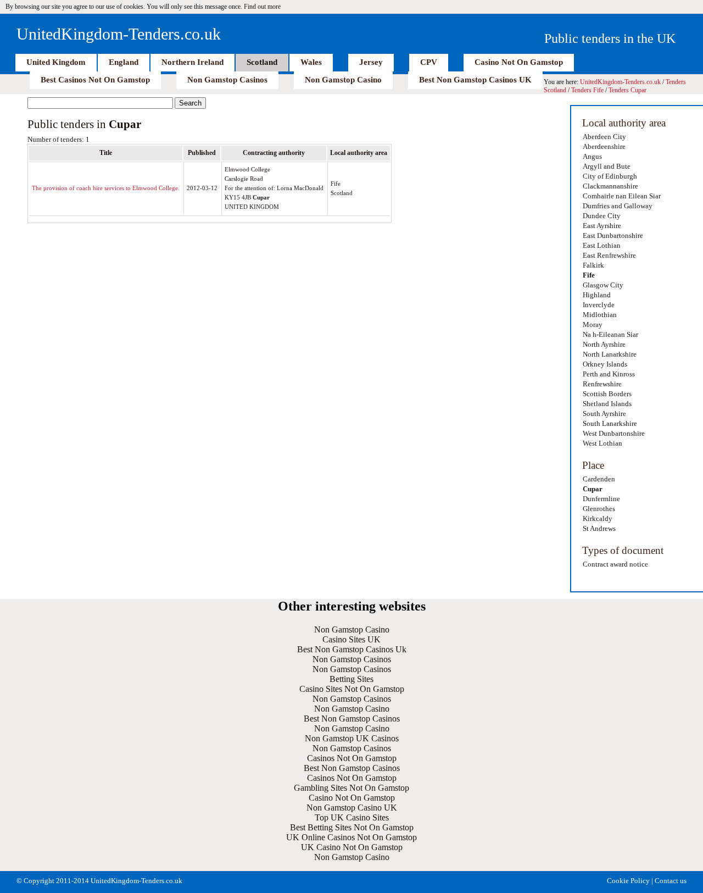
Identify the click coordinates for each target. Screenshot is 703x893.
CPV (428, 62)
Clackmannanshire (610, 186)
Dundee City (602, 216)
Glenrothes (599, 508)
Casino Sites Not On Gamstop (351, 689)
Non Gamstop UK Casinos (352, 738)
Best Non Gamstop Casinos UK (475, 79)
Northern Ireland (192, 62)
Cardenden (599, 479)
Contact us (671, 881)
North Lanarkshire (610, 354)
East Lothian (602, 245)
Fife (589, 275)
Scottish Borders (607, 394)
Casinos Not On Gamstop (352, 758)
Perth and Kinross (609, 374)
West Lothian (602, 443)
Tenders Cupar (627, 90)
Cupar (592, 489)
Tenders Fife (587, 90)
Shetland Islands (607, 404)
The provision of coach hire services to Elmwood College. (106, 188)
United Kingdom (56, 62)
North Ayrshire (604, 344)
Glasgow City (603, 285)
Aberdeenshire (604, 146)
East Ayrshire (602, 225)
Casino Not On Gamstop (519, 62)
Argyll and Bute (607, 166)
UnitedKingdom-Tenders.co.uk (118, 34)
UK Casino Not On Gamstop (352, 847)
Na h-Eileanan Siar (610, 334)
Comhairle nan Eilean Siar (622, 196)
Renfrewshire (602, 384)
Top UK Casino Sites (352, 817)
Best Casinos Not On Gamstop (95, 79)
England (123, 62)
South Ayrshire (604, 413)
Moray (592, 324)
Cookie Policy (628, 881)
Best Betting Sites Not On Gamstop (352, 827)
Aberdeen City (604, 136)
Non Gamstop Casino (343, 79)
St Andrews (599, 528)
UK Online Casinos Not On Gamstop (351, 837)
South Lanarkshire (610, 423)
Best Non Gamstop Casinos (352, 718)
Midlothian (600, 314)
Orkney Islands (605, 364)
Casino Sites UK (351, 639)
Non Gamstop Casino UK (351, 807)
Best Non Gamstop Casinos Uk (351, 649)
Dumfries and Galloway (617, 206)
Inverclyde (599, 305)
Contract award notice (615, 564)
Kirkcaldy (597, 518)
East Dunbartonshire (613, 235)
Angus (592, 156)
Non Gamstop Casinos (227, 79)
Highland (597, 295)
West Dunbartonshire (614, 433)
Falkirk (593, 265)
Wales (311, 62)
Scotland (262, 62)
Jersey (371, 62)
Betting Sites (351, 679)
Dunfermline (601, 499)
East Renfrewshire (609, 255)
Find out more (262, 6)
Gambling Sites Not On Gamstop (351, 787)
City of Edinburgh (610, 176)
